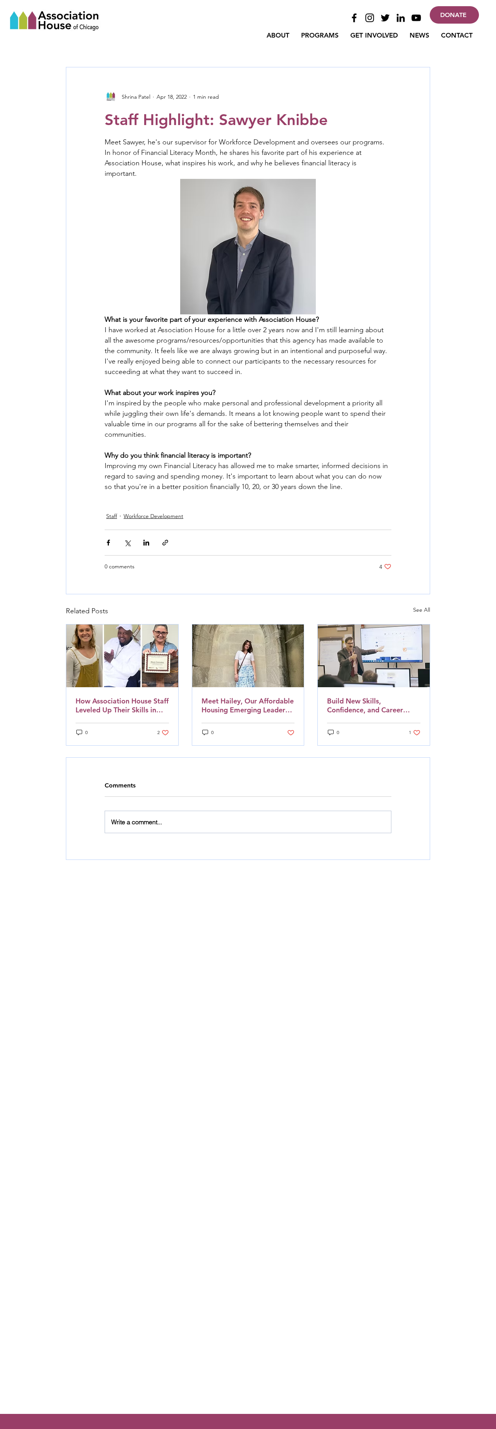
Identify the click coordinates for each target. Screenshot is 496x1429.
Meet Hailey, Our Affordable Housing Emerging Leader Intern (248, 705)
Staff (111, 516)
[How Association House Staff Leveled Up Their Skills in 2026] (122, 655)
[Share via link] (165, 542)
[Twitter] (385, 18)
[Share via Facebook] (108, 542)
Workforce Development (153, 516)
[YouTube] (416, 18)
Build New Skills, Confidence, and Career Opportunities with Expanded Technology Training (365, 705)
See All (421, 609)
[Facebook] (354, 18)
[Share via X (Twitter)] (127, 542)
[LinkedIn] (400, 18)
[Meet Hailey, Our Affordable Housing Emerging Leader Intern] (248, 655)
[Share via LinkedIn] (146, 542)
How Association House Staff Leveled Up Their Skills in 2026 (122, 705)
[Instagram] (369, 18)
